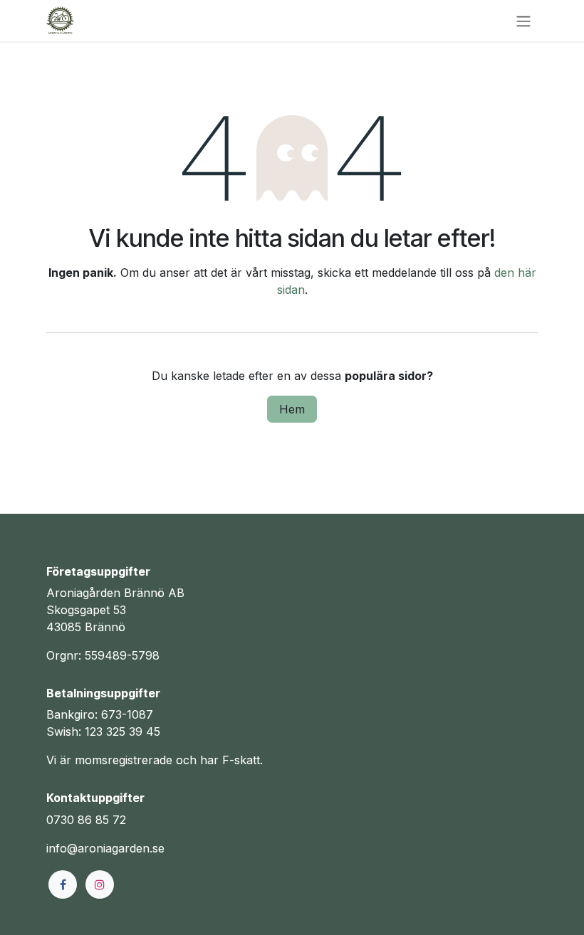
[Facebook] (62, 884)
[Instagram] (99, 884)
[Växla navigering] (523, 21)
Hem (292, 409)
